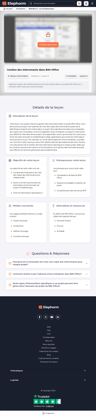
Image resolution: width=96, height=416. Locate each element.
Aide (49, 327)
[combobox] (51, 3)
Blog (49, 355)
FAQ (49, 330)
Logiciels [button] (14, 380)
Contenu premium (48, 45)
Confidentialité (49, 337)
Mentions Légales (48, 348)
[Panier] (79, 3)
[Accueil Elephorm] (49, 307)
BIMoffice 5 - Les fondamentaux (41, 9)
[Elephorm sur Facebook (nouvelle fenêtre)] (39, 317)
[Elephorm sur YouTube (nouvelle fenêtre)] (51, 317)
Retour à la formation (19, 76)
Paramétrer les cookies (48, 351)
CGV (49, 334)
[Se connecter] (86, 3)
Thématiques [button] (16, 371)
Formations (20, 9)
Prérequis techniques (48, 362)
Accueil (9, 9)
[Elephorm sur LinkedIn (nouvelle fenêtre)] (57, 317)
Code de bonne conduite (49, 358)
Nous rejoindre (49, 344)
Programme (49, 413)
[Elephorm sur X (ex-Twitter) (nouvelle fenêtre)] (45, 317)
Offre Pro (49, 341)
